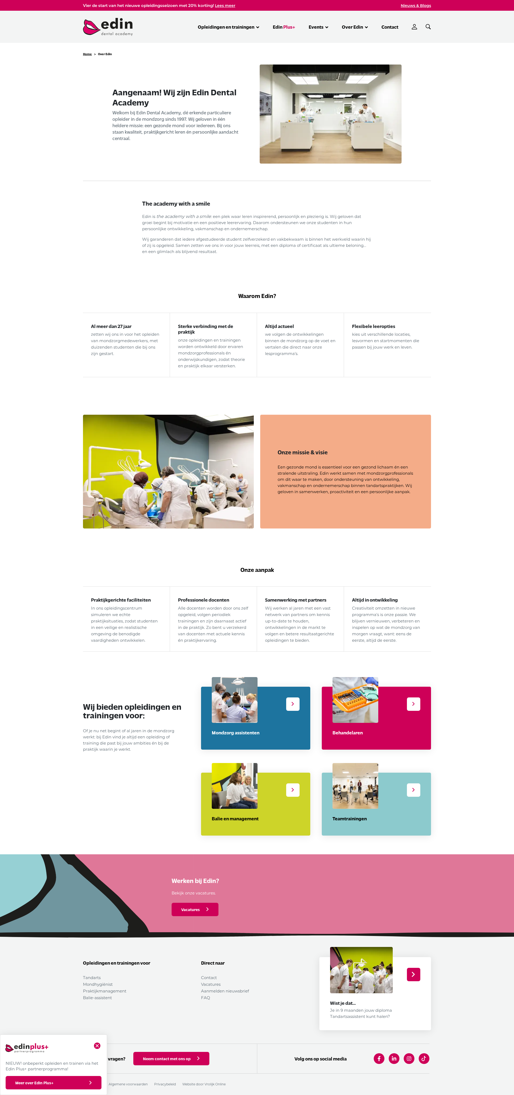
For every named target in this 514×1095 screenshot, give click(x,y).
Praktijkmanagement (104, 991)
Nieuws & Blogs (416, 5)
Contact (389, 26)
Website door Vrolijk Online (204, 1084)
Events (316, 26)
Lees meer (225, 5)
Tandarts (92, 977)
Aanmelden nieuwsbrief (225, 991)
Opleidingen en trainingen (226, 26)
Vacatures (211, 984)
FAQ (205, 997)
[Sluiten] (97, 1046)
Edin (284, 26)
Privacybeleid (165, 1084)
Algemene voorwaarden (128, 1084)
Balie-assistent (97, 997)
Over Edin (353, 26)
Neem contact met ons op (167, 1058)
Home (87, 54)
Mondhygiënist (98, 984)
